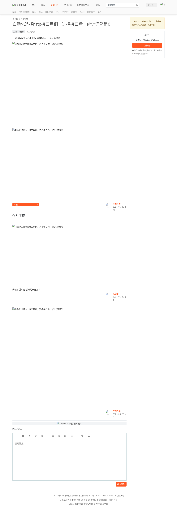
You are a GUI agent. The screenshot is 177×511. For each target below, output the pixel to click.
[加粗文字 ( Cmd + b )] (23, 436)
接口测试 (49, 12)
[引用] (65, 436)
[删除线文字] (42, 436)
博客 (43, 5)
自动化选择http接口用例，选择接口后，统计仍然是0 (61, 24)
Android (65, 12)
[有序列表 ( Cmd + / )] (53, 436)
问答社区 (54, 5)
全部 (14, 12)
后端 (34, 12)
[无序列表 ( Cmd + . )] (59, 436)
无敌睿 (116, 294)
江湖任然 (116, 204)
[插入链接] (82, 436)
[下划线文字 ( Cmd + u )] (35, 436)
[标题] (16, 436)
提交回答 (121, 484)
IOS (57, 12)
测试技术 (91, 12)
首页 (34, 5)
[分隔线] (95, 436)
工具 (99, 12)
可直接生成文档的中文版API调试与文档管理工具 (88, 504)
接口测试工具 (83, 5)
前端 (41, 12)
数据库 (74, 12)
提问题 (150, 5)
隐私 (98, 5)
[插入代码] (72, 436)
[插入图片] (89, 436)
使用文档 (68, 5)
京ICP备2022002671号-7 (107, 500)
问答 (17, 19)
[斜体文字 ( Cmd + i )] (29, 436)
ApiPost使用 (24, 12)
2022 (82, 12)
